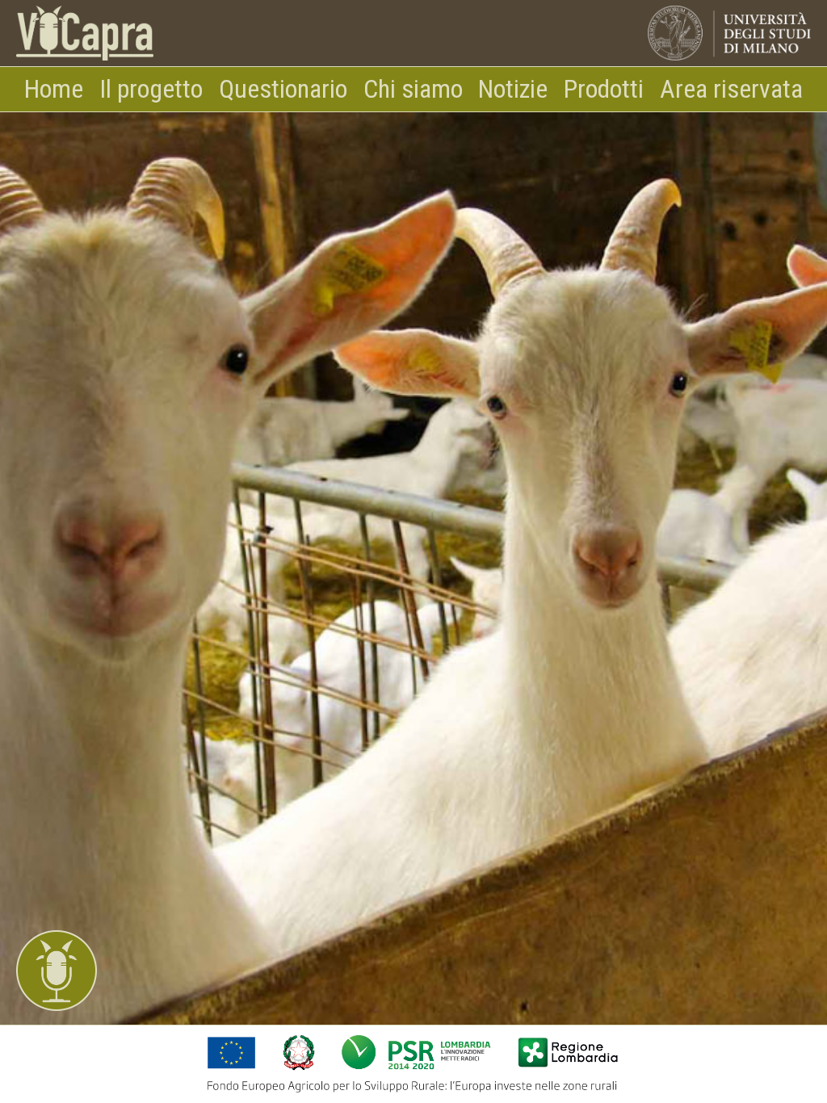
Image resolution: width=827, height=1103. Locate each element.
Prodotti (604, 88)
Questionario (283, 88)
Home (53, 88)
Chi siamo (413, 88)
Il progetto (151, 88)
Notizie (513, 88)
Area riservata (731, 88)
